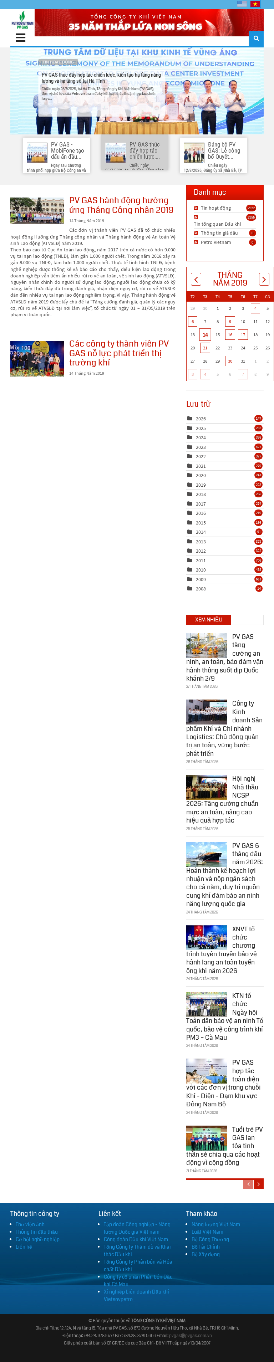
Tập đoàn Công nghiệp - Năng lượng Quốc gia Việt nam (137, 1228)
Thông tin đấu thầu (37, 1231)
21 (205, 348)
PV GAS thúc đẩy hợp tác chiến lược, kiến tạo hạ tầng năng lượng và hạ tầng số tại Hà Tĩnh (137, 91)
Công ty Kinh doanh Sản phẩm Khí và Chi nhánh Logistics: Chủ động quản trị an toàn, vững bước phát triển (224, 728)
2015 (201, 522)
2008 (201, 588)
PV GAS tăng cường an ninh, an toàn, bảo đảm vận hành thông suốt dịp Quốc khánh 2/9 (224, 657)
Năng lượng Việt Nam (216, 1224)
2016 (201, 513)
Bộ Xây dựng (206, 1254)
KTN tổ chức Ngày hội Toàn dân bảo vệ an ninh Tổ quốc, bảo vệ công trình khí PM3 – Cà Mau (224, 1016)
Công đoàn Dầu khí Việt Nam (136, 1239)
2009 (201, 579)
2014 (201, 532)
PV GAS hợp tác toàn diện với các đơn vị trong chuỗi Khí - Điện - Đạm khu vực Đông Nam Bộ (223, 1083)
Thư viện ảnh (30, 1224)
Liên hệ (24, 1246)
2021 (201, 466)
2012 (201, 551)
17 (243, 335)
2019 (201, 485)
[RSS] (197, 208)
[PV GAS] (22, 19)
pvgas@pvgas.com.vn (190, 1336)
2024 (201, 437)
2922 (251, 207)
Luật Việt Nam (207, 1231)
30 (230, 361)
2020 (201, 475)
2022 (201, 456)
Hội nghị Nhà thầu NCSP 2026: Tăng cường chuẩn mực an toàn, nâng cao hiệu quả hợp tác (222, 799)
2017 (201, 504)
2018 (201, 494)
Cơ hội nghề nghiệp (38, 1239)
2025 (201, 428)
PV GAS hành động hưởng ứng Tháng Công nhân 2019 (37, 211)
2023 (201, 447)
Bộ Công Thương (210, 1239)
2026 (201, 418)
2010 (201, 570)
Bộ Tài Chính (206, 1246)
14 (205, 334)
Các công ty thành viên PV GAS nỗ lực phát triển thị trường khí (37, 359)
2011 (201, 560)
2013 (201, 541)
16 (230, 335)
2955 (251, 217)
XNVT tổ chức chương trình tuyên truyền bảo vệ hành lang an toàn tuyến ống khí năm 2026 (221, 950)
